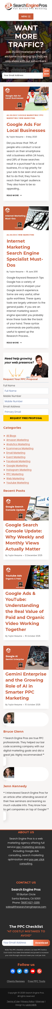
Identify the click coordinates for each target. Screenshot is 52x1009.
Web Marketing (27, 118)
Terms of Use (13, 1001)
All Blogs (12, 115)
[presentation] (26, 99)
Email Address (10, 70)
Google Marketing (28, 115)
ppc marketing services (30, 847)
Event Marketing (15, 457)
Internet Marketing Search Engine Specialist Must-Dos (25, 253)
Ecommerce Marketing (19, 448)
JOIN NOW (46, 72)
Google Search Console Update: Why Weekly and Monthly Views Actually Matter (24, 537)
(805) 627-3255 (30, 902)
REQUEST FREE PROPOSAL (26, 418)
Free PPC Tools (36, 981)
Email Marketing (15, 452)
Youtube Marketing (17, 482)
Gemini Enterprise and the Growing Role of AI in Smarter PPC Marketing (25, 686)
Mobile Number (12, 396)
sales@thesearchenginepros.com (26, 907)
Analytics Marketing (18, 444)
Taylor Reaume (16, 137)
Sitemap (40, 1001)
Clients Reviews (16, 981)
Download (41, 942)
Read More (14, 195)
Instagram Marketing (18, 470)
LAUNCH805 (31, 1005)
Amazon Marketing (17, 440)
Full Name (9, 385)
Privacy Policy (27, 1001)
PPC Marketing (14, 474)
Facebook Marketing (18, 461)
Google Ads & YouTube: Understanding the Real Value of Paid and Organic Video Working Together (24, 611)
